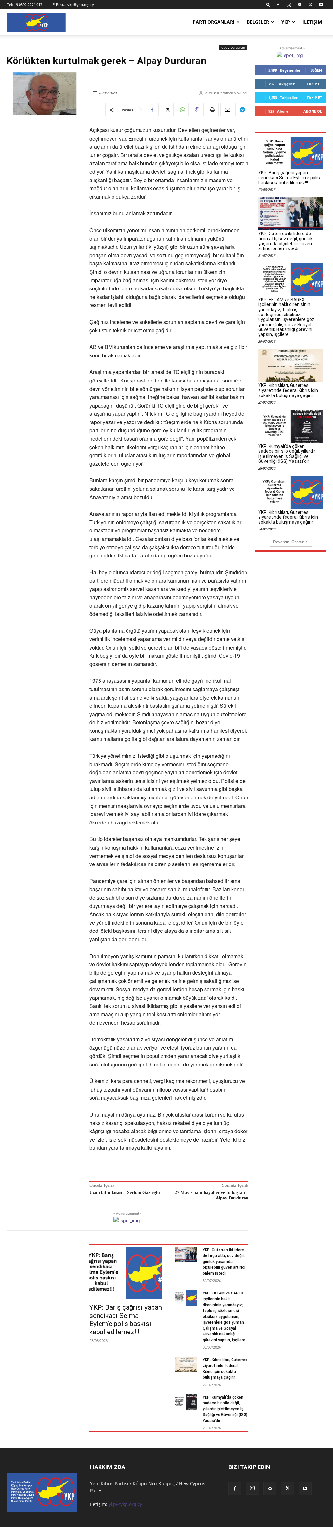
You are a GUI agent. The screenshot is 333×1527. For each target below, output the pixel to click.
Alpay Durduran (233, 47)
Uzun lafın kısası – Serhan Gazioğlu (124, 1192)
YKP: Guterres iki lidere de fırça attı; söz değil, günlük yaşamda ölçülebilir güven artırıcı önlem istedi (224, 1262)
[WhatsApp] (182, 109)
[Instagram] (289, 4)
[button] (268, 4)
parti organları (213, 22)
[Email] (226, 109)
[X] (310, 4)
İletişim (312, 22)
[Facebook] (278, 4)
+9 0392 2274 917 (28, 4)
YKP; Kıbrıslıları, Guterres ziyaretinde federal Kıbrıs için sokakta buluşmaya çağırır (288, 390)
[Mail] (299, 4)
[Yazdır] (212, 109)
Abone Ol (312, 111)
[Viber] (197, 109)
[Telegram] (241, 109)
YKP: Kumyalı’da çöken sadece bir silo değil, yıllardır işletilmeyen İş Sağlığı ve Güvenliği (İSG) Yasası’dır (225, 1409)
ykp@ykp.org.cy (80, 4)
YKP (285, 22)
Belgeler (258, 22)
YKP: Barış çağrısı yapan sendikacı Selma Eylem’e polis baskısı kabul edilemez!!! (125, 1320)
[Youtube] (321, 4)
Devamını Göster (288, 541)
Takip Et (314, 83)
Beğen (316, 70)
